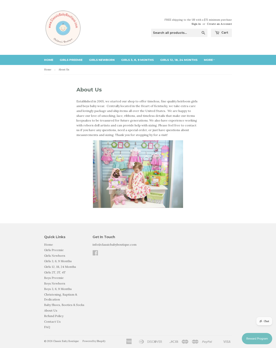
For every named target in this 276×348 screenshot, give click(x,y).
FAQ (47, 327)
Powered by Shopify (94, 341)
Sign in (196, 24)
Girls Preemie (71, 60)
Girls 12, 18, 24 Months (179, 60)
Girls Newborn (102, 60)
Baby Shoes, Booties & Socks (64, 305)
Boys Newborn (54, 283)
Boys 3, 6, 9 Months (58, 289)
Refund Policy (53, 316)
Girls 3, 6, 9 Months (137, 60)
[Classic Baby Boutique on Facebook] (95, 254)
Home (48, 60)
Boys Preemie (54, 278)
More (208, 60)
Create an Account (219, 24)
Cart (224, 32)
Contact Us (52, 321)
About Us (50, 310)
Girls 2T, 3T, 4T (55, 272)
